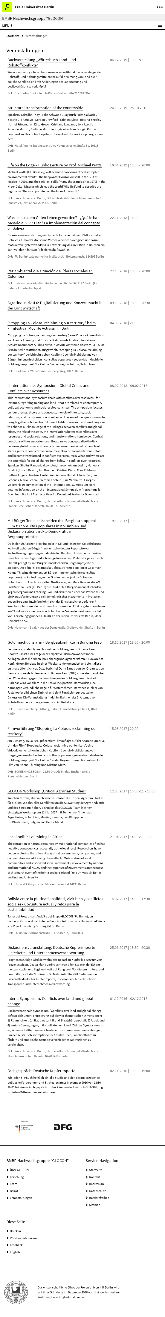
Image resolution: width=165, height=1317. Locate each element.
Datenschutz (97, 1191)
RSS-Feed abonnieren (24, 1238)
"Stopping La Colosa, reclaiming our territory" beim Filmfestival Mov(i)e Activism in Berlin (52, 325)
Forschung (17, 1177)
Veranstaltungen (21, 1198)
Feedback (16, 1245)
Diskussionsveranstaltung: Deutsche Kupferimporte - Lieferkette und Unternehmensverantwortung (52, 950)
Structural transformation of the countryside (45, 107)
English (15, 1252)
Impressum (96, 1184)
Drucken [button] (15, 1231)
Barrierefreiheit (99, 1198)
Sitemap (94, 1205)
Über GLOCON (19, 1170)
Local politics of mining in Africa (35, 836)
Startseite (12, 36)
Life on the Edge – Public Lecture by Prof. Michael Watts (55, 164)
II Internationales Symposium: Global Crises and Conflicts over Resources (49, 388)
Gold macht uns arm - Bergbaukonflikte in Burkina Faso (55, 642)
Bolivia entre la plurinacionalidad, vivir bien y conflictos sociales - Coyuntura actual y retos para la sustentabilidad (55, 904)
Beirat (14, 1191)
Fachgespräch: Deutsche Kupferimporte (41, 1070)
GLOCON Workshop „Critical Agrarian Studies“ (47, 791)
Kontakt (94, 1177)
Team (13, 1184)
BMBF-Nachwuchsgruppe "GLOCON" (33, 18)
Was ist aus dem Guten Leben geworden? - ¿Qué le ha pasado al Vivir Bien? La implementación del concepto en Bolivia (54, 223)
